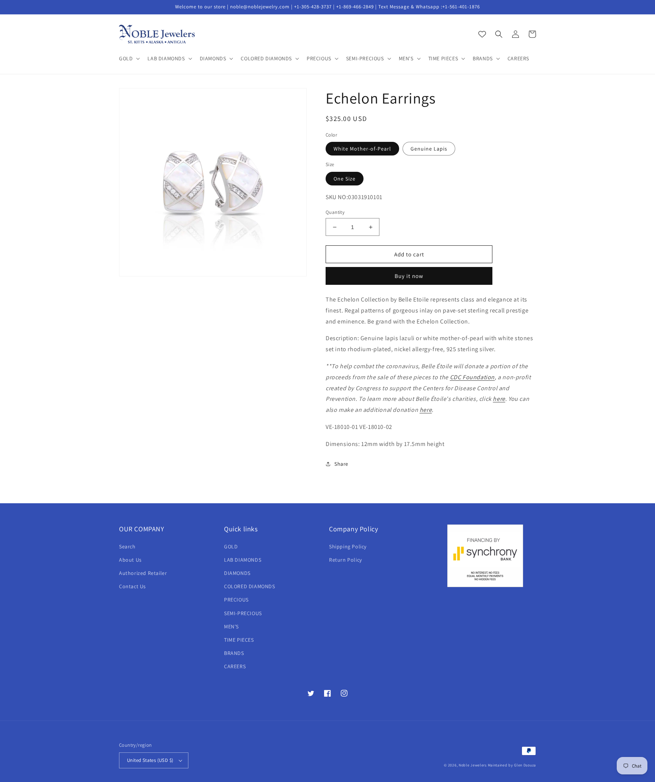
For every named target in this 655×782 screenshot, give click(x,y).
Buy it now (409, 276)
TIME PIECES (239, 639)
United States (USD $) (150, 760)
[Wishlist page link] (482, 34)
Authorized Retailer (143, 573)
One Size (345, 178)
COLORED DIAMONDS (249, 586)
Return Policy (345, 559)
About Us (130, 559)
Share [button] (341, 463)
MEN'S (231, 626)
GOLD (231, 546)
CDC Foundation (472, 377)
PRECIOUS (236, 599)
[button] (128, 58)
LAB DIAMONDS (242, 559)
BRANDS (234, 653)
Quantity (335, 212)
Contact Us (132, 586)
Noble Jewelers (473, 765)
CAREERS (235, 666)
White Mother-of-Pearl (362, 148)
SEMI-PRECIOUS (243, 613)
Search (127, 546)
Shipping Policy (348, 546)
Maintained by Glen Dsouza (512, 765)
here (499, 399)
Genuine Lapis (429, 148)
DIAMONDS (237, 573)
